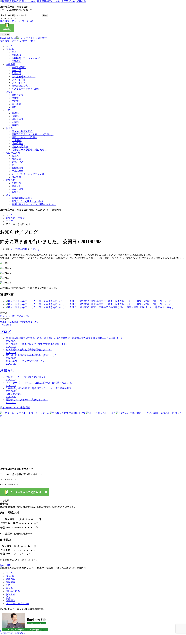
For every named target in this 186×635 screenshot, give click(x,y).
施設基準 (10, 600)
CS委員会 (17, 140)
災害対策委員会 (20, 146)
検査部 (15, 116)
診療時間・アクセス (10, 21)
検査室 (15, 98)
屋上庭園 (16, 104)
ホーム (9, 46)
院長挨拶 (16, 55)
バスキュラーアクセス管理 (26, 89)
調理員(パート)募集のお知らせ (27, 201)
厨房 (14, 107)
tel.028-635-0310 (8, 38)
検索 (45, 15)
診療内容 (10, 64)
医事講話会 (17, 168)
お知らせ (10, 180)
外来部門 (16, 70)
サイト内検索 (7, 15)
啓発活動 (16, 186)
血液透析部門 (19, 67)
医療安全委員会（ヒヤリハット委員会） (32, 134)
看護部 (15, 113)
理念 (14, 52)
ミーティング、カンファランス (28, 174)
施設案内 (10, 92)
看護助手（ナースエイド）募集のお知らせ (34, 204)
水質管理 (16, 177)
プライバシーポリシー (17, 603)
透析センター (19, 95)
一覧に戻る (6, 325)
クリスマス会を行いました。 (15, 315)
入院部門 (16, 73)
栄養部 (15, 122)
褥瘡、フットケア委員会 (24, 137)
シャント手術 (19, 79)
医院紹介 (10, 49)
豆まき (36, 249)
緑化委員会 (17, 143)
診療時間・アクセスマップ (26, 58)
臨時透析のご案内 (21, 85)
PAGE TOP (5, 565)
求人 (8, 195)
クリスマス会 (19, 162)
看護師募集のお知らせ (23, 198)
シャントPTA (18, 82)
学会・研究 (17, 189)
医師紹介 (16, 61)
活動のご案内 (13, 152)
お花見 (15, 155)
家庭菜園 (16, 159)
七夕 (14, 165)
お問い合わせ (28, 41)
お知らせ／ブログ (15, 218)
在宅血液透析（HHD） (23, 76)
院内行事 (16, 183)
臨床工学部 (17, 119)
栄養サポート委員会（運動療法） (29, 149)
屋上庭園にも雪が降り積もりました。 (20, 322)
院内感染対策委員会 (22, 131)
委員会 (9, 128)
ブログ (9, 221)
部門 (8, 110)
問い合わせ (27, 21)
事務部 (15, 125)
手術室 (15, 101)
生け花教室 (17, 171)
